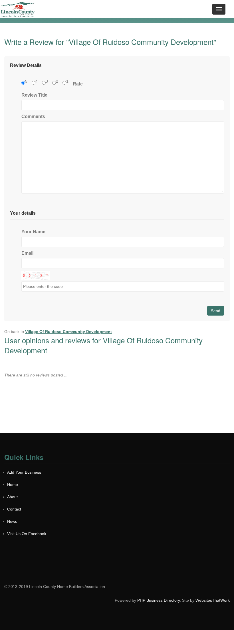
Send (215, 310)
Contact (14, 509)
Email (27, 253)
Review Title (34, 95)
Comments (33, 116)
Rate (78, 83)
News (12, 521)
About (12, 497)
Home (12, 484)
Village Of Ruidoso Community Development (68, 331)
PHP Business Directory (158, 600)
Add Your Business (24, 472)
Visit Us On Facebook (26, 533)
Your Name (33, 231)
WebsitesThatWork (212, 600)
